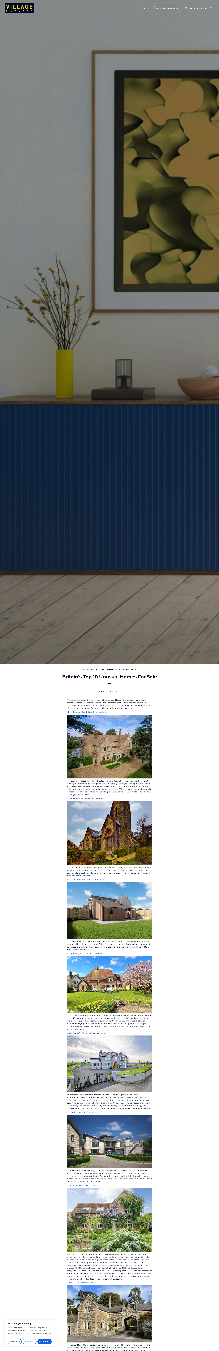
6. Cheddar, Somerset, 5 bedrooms (82, 1112)
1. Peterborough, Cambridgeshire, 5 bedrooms (87, 712)
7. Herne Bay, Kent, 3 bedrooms (81, 1185)
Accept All (44, 1342)
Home (86, 670)
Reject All (29, 1342)
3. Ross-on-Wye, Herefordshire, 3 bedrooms (86, 879)
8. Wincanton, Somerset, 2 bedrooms (83, 1283)
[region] (30, 1333)
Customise (14, 1342)
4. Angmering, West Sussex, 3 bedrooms (85, 953)
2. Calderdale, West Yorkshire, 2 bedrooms (85, 798)
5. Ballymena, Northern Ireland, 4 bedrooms (86, 1033)
